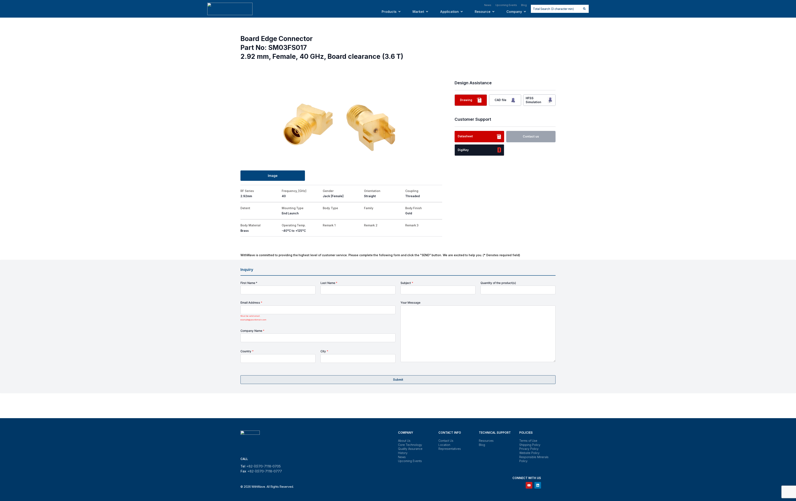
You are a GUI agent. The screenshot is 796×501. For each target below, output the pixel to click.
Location (444, 445)
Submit (398, 379)
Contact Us (445, 440)
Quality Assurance (410, 448)
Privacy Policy (529, 448)
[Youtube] (529, 485)
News (402, 457)
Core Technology (410, 445)
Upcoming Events (410, 461)
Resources (486, 440)
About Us (404, 440)
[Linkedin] (537, 485)
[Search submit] (584, 8)
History (403, 453)
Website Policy (529, 453)
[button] (391, 11)
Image (273, 176)
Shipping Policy (529, 445)
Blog (482, 445)
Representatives (449, 448)
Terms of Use (528, 440)
